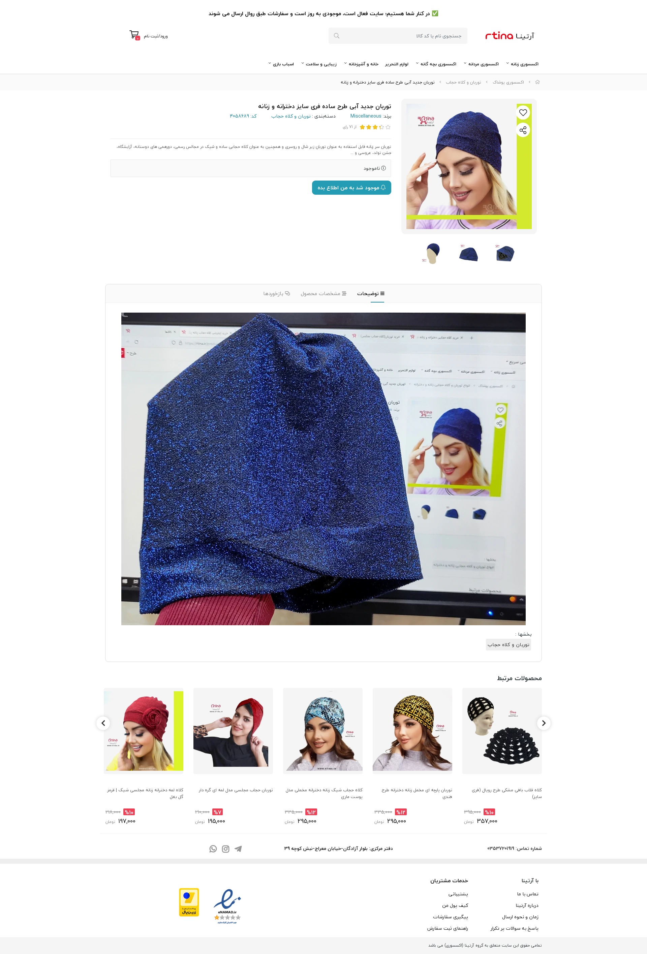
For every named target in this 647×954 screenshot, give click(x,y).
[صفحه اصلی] (537, 82)
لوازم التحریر (396, 64)
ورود (164, 36)
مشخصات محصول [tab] (321, 293)
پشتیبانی (458, 894)
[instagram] (225, 849)
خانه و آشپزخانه (363, 64)
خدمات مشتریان (449, 880)
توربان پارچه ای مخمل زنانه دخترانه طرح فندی (417, 793)
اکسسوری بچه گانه (438, 64)
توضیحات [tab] (368, 293)
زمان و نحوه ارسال (520, 917)
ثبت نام (151, 36)
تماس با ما (527, 894)
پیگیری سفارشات (450, 917)
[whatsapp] (213, 849)
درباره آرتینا (527, 905)
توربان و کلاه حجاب (463, 82)
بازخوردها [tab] (274, 293)
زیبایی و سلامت (321, 64)
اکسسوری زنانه (524, 64)
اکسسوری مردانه (483, 64)
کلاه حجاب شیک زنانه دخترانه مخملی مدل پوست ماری (324, 793)
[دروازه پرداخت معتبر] (189, 901)
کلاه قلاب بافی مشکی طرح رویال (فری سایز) (507, 793)
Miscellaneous (365, 116)
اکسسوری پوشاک (508, 82)
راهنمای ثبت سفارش (447, 928)
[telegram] (238, 849)
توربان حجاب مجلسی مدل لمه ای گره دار (236, 790)
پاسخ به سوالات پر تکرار (514, 928)
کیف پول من (455, 905)
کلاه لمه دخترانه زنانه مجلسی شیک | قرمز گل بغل (145, 793)
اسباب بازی (283, 64)
